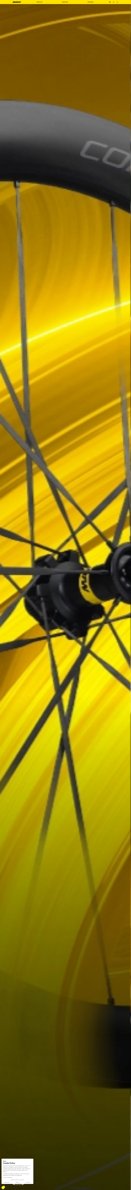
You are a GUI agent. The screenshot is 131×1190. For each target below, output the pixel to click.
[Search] (113, 2)
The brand (90, 2)
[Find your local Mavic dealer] (109, 2)
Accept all (28, 1182)
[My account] (117, 2)
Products (39, 2)
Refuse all (6, 1182)
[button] (3, 1187)
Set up (17, 1182)
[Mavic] (16, 2)
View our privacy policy (8, 1177)
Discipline (65, 2)
